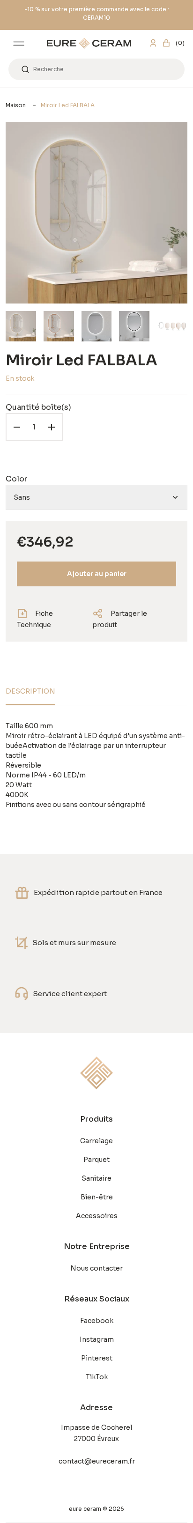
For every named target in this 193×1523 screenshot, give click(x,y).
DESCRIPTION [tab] (30, 691)
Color (16, 479)
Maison (16, 105)
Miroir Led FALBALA (68, 105)
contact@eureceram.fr (97, 1461)
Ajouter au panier (96, 573)
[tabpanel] (96, 765)
